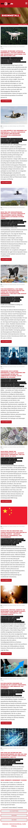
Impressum (5, 824)
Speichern (14, 815)
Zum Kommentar (6, 100)
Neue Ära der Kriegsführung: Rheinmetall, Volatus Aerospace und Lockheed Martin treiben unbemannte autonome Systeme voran (13, 215)
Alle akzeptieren (14, 811)
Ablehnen (14, 819)
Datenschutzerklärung (15, 824)
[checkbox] (1, 807)
